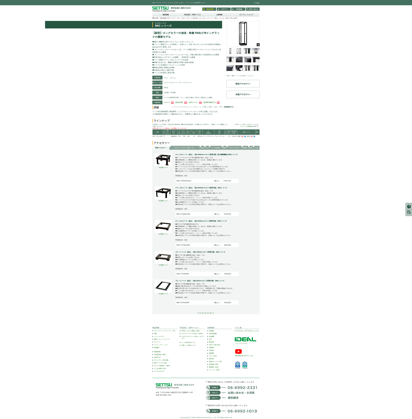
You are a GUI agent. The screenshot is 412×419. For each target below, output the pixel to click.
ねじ (206, 148)
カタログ (167, 102)
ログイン (243, 126)
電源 (224, 148)
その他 (256, 148)
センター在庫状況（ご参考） (162, 365)
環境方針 (211, 358)
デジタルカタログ (159, 371)
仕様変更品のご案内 (160, 354)
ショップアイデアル (241, 343)
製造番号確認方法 (210, 102)
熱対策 (245, 148)
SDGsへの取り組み (214, 345)
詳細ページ (164, 167)
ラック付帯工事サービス (189, 342)
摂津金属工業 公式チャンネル (244, 355)
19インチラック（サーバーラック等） (165, 331)
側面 (204, 107)
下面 (220, 107)
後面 (210, 107)
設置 (250, 148)
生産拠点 (211, 350)
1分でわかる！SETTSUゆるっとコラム (247, 331)
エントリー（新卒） (215, 370)
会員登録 (249, 126)
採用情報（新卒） (214, 364)
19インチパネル (234, 148)
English (257, 3)
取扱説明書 (179, 102)
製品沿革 (211, 342)
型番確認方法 (228, 107)
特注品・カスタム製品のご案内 (191, 331)
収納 (202, 148)
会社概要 (211, 336)
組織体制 (211, 353)
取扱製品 (156, 347)
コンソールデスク (159, 336)
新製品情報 (157, 351)
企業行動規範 (213, 333)
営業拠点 (211, 347)
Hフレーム (197, 107)
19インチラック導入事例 (161, 360)
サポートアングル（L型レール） (184, 148)
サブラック (157, 342)
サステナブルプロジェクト (183, 107)
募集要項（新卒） (214, 367)
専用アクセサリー (160, 148)
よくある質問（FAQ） (160, 368)
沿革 (210, 339)
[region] (243, 61)
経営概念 (211, 331)
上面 (215, 107)
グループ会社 (213, 356)
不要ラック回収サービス (189, 345)
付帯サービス (193, 102)
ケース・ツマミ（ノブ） (161, 345)
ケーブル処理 (215, 148)
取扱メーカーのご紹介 (160, 363)
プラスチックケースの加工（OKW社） (193, 333)
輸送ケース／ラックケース (162, 339)
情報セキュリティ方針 (215, 361)
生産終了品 (157, 357)
